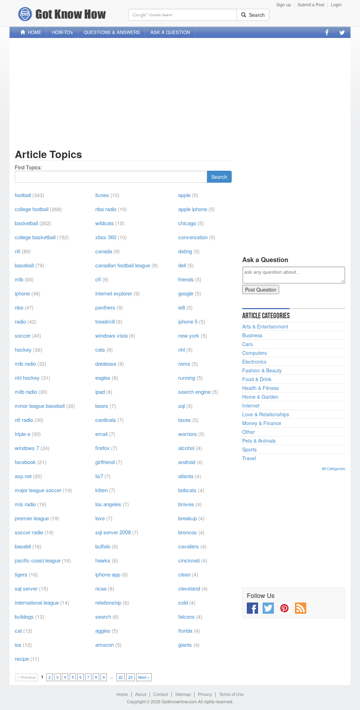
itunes (102, 194)
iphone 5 (188, 321)
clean (184, 574)
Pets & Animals (259, 440)
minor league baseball (40, 405)
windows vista (111, 335)
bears (101, 405)
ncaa (101, 588)
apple (184, 194)
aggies (102, 630)
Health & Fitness (260, 387)
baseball (24, 265)
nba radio (105, 209)
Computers (254, 352)
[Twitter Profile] (342, 32)
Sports (249, 449)
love (100, 518)
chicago (187, 223)
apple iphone (192, 209)
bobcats (187, 490)
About (140, 694)
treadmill (105, 321)
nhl (181, 349)
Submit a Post (311, 4)
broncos (187, 532)
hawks (102, 560)
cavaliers (188, 546)
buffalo (102, 546)
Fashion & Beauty (262, 370)
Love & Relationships (265, 414)
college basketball (35, 237)
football (23, 194)
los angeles (108, 504)
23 (130, 677)
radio (20, 321)
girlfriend (105, 461)
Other (248, 431)
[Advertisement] (180, 92)
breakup (187, 518)
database (105, 363)
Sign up (283, 4)
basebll (23, 546)
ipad (100, 391)
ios (18, 644)
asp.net (23, 476)
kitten (101, 490)
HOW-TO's (62, 32)
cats (100, 349)
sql (181, 405)
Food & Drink (256, 379)
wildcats (104, 223)
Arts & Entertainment (265, 326)
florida (185, 630)
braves (186, 504)
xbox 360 (105, 237)
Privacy (205, 694)
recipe (22, 658)
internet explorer (113, 293)
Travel (249, 458)
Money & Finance (261, 422)
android (186, 461)
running (186, 377)
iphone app (107, 574)
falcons (186, 616)
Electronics (254, 361)
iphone (22, 293)
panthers (105, 307)
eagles (102, 377)
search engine (194, 391)
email (101, 433)
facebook (25, 461)
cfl (98, 279)
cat (18, 630)
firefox (102, 447)
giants (185, 644)
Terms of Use (231, 694)
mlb (19, 279)
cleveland (189, 588)
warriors (187, 433)
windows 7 (27, 447)
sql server (26, 588)
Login (336, 4)
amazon (104, 644)
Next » (143, 677)
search (103, 616)
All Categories (333, 468)
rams (184, 363)
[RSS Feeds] (300, 608)
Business (252, 335)
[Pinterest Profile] (284, 608)
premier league (32, 518)
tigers (21, 574)
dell (182, 265)
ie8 (181, 307)
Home (122, 694)
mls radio (25, 504)
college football (32, 209)
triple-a (22, 433)
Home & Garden (260, 396)
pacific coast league (37, 560)
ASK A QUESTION (170, 32)
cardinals (105, 419)
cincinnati (189, 560)
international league (37, 602)
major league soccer (38, 490)
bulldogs (24, 616)
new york (188, 335)
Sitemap (183, 694)
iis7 (99, 476)
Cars (247, 343)
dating (185, 251)
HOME (33, 32)
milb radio (26, 391)
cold (183, 602)
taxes (184, 419)
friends (186, 279)
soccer (23, 335)
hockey (23, 349)
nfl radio (24, 419)
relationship (108, 602)
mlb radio (25, 363)
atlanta (185, 476)
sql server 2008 (113, 532)
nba (19, 307)
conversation (193, 237)
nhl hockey (27, 377)
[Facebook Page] (327, 32)
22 (120, 677)
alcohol (186, 447)
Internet (250, 405)
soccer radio (29, 532)
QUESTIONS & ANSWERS (112, 32)
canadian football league (122, 265)
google (185, 293)
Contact (160, 694)
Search (255, 14)
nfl (17, 251)
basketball (26, 223)
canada (103, 251)
